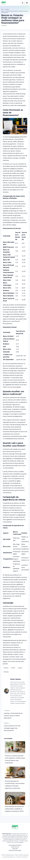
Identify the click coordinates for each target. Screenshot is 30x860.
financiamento (15, 137)
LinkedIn (20, 668)
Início (2, 9)
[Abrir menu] (27, 3)
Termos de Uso (15, 847)
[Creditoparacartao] (3, 2)
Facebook (6, 668)
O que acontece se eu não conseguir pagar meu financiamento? (12, 726)
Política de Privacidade (15, 850)
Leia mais (21, 842)
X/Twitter (13, 668)
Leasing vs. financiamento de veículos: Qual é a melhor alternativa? (13, 714)
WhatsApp (6, 672)
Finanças (7, 9)
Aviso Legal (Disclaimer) (15, 845)
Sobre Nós (15, 848)
